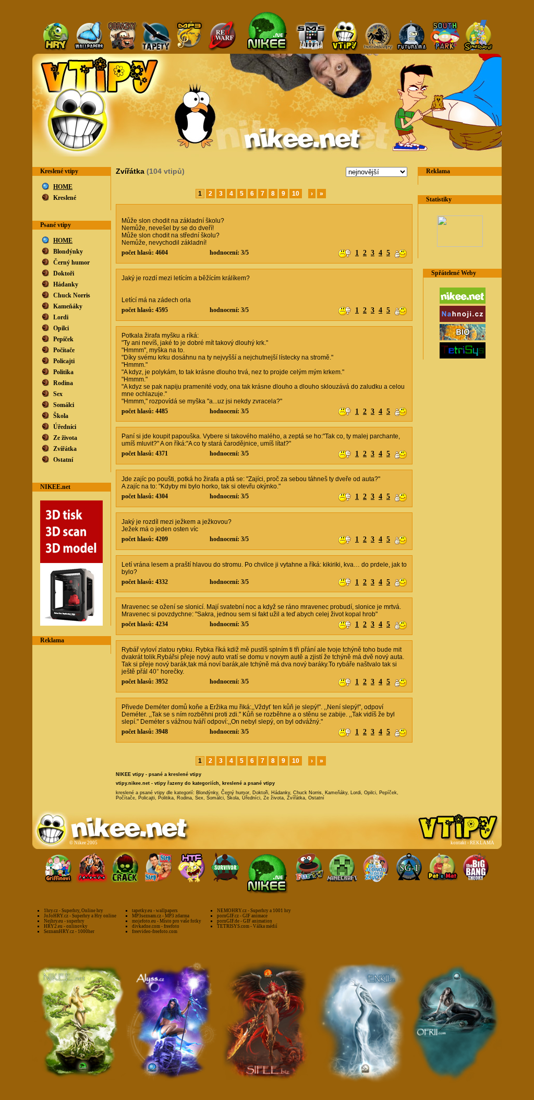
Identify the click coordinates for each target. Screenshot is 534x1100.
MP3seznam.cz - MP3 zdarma (160, 915)
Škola (60, 416)
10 (295, 193)
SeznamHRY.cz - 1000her (69, 931)
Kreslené (64, 197)
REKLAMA (482, 842)
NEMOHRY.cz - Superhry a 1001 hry (254, 910)
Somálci (63, 405)
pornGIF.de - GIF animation (244, 921)
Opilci (61, 328)
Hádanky (65, 284)
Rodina (63, 383)
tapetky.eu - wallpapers (155, 910)
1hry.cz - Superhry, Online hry (73, 910)
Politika (63, 372)
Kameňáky (67, 306)
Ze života (65, 437)
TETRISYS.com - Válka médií (247, 926)
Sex (58, 394)
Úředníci (64, 427)
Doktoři (63, 273)
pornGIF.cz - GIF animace (242, 915)
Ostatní (63, 459)
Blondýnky (68, 251)
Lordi (60, 317)
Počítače (64, 350)
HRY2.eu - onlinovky (66, 926)
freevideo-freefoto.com (154, 931)
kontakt (458, 842)
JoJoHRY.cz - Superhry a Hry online (80, 915)
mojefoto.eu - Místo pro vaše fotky (166, 921)
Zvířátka (65, 448)
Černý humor (71, 262)
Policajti (64, 361)
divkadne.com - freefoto (155, 926)
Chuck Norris (71, 295)
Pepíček (63, 339)
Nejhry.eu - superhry (64, 921)
